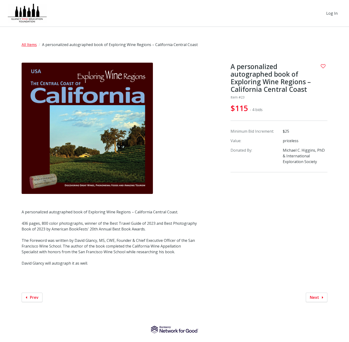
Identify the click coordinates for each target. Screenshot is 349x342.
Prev (33, 297)
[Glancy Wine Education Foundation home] (27, 13)
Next (315, 297)
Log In (332, 13)
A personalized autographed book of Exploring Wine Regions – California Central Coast (271, 78)
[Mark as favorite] (323, 66)
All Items (29, 44)
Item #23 (238, 97)
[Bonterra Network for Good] (174, 329)
